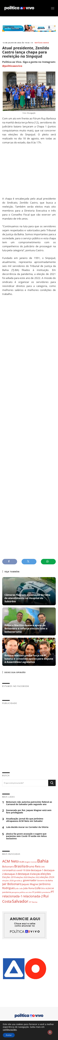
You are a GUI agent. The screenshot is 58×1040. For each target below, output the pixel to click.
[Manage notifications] (50, 1032)
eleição (36, 874)
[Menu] (53, 8)
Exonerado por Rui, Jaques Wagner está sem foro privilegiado (28, 811)
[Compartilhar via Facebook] (9, 561)
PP (33, 892)
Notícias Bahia (42, 43)
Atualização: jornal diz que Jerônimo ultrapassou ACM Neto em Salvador (24, 820)
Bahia (42, 861)
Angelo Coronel (31, 862)
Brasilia (20, 866)
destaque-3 (10, 874)
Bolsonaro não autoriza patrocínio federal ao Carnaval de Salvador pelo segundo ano (29, 803)
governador (30, 880)
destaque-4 (25, 874)
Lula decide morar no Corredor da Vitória (27, 827)
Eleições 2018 (9, 877)
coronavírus (9, 870)
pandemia (6, 892)
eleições (46, 874)
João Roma (28, 888)
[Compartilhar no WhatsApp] (48, 561)
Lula (37, 888)
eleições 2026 (8, 880)
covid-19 (20, 870)
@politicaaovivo (12, 66)
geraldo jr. (18, 880)
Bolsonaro (8, 866)
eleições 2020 (22, 877)
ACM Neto (10, 861)
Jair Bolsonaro (11, 884)
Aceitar (9, 1035)
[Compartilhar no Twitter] (29, 561)
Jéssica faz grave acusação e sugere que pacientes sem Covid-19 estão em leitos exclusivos (26, 836)
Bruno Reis (33, 866)
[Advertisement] (29, 170)
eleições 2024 (47, 877)
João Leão (19, 888)
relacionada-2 (33, 896)
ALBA (21, 861)
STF (30, 902)
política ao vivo (25, 892)
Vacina (34, 902)
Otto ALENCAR (47, 888)
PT (52, 892)
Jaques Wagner (30, 884)
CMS (43, 867)
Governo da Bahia (45, 880)
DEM (28, 870)
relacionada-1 (12, 896)
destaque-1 (37, 870)
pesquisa (15, 892)
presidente (46, 892)
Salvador (20, 901)
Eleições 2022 (34, 877)
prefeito (38, 892)
